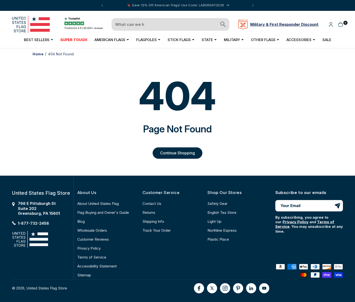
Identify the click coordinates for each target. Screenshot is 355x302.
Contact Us (151, 203)
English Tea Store (221, 212)
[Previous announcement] (102, 5)
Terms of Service (91, 257)
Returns (148, 212)
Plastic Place (218, 239)
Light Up (214, 221)
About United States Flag (98, 203)
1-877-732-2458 (33, 223)
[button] (38, 40)
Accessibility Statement (97, 266)
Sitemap (84, 275)
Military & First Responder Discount (284, 24)
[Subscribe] (337, 205)
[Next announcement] (253, 5)
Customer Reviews (93, 239)
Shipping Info (153, 221)
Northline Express (222, 230)
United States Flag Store (46, 288)
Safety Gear (217, 203)
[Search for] (223, 24)
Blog (81, 221)
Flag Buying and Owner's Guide (103, 212)
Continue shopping (177, 153)
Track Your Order (156, 230)
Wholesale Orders (92, 230)
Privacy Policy (89, 248)
